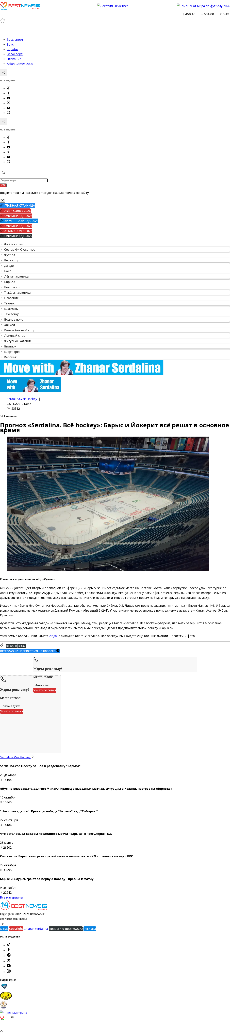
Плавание (11, 298)
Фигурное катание (18, 341)
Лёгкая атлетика (16, 276)
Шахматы (11, 309)
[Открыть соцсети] (3, 72)
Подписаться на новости (28, 651)
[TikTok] (8, 88)
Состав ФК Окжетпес (19, 249)
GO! (3, 185)
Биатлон (10, 346)
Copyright (16, 929)
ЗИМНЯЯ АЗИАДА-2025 (21, 221)
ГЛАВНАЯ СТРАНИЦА (19, 205)
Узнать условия (44, 690)
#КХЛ (22, 646)
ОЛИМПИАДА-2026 (18, 216)
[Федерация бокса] (3, 1008)
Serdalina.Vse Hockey (22, 399)
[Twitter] (8, 103)
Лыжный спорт (15, 336)
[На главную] (2, 22)
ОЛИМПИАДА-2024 (18, 226)
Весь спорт (12, 260)
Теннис (9, 303)
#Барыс (12, 646)
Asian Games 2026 (17, 211)
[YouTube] (8, 108)
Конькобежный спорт (20, 330)
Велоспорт (12, 287)
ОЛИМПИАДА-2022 (18, 236)
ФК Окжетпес (14, 244)
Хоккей (9, 325)
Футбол (9, 255)
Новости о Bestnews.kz (66, 929)
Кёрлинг (10, 357)
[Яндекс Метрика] (13, 1013)
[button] (3, 29)
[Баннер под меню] (81, 374)
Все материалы (11, 897)
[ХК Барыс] (4, 989)
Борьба (9, 282)
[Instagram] (8, 113)
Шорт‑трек (12, 352)
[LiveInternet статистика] (7, 1026)
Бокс (7, 271)
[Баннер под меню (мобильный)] (30, 391)
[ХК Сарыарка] (6, 999)
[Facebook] (8, 93)
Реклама (90, 929)
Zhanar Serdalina (36, 929)
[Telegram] (8, 98)
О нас (4, 929)
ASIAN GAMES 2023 (18, 231)
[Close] (2, 201)
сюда (53, 636)
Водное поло (13, 319)
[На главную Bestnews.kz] (23, 909)
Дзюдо (9, 266)
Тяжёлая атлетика (17, 292)
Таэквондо (12, 314)
